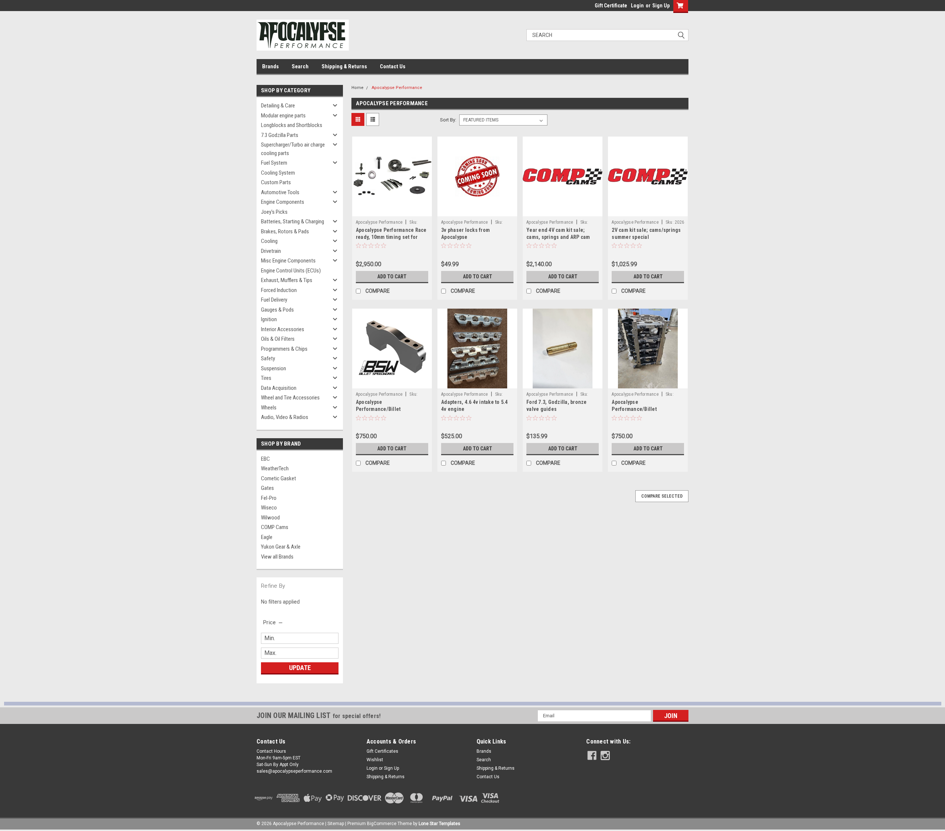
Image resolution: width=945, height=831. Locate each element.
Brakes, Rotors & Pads (285, 231)
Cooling (269, 241)
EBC (265, 459)
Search (300, 66)
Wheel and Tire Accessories (290, 397)
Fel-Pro (268, 498)
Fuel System (274, 162)
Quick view (392, 211)
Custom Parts (276, 182)
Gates (267, 488)
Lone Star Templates (439, 823)
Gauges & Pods (277, 309)
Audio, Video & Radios (284, 417)
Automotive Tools (280, 192)
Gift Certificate (611, 5)
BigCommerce (381, 823)
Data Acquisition (278, 388)
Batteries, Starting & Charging (292, 221)
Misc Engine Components (288, 260)
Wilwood (270, 517)
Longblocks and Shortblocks (291, 125)
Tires (266, 378)
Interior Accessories (282, 329)
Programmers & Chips (284, 349)
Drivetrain (271, 251)
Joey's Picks (274, 212)
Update (300, 668)
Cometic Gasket (278, 478)
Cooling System (278, 172)
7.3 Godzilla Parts (279, 135)
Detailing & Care (278, 105)
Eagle (266, 537)
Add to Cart (391, 276)
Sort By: (448, 120)
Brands (270, 66)
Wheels (268, 407)
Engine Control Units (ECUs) (291, 270)
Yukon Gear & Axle (280, 546)
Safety (268, 358)
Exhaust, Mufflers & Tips (286, 280)
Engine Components (282, 202)
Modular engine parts (283, 115)
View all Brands (277, 556)
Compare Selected (662, 496)
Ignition (269, 319)
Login (637, 5)
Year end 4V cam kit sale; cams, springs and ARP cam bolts (558, 237)
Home (357, 87)
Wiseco (269, 507)
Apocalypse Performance (397, 87)
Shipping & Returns (344, 66)
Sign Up (661, 5)
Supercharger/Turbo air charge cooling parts (293, 149)
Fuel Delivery (274, 299)
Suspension (273, 368)
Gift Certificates (382, 751)
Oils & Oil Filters (278, 339)
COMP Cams (274, 527)
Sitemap (335, 823)
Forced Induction (279, 290)
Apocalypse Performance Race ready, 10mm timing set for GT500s (391, 237)
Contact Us (392, 66)
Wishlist (375, 759)
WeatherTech (275, 468)
